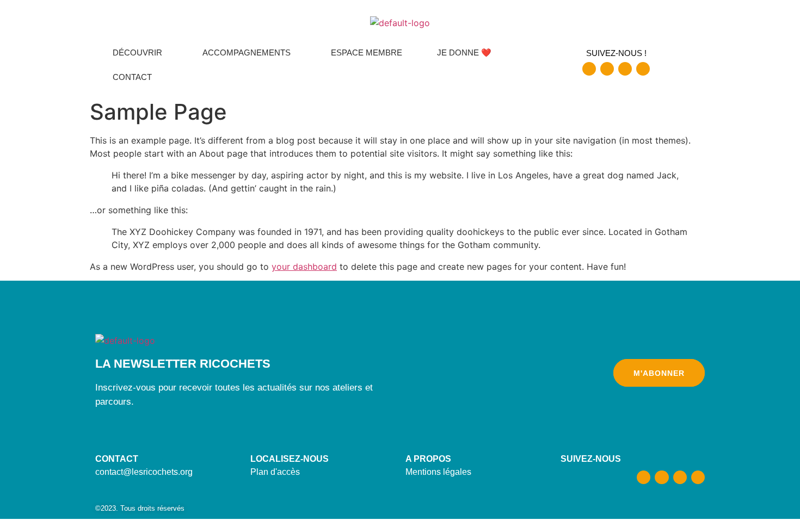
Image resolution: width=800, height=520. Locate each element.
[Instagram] (607, 69)
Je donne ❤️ (464, 52)
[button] (140, 52)
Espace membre (366, 52)
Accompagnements (246, 52)
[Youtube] (625, 69)
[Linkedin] (643, 69)
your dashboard (304, 266)
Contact (132, 77)
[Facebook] (589, 69)
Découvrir (137, 52)
